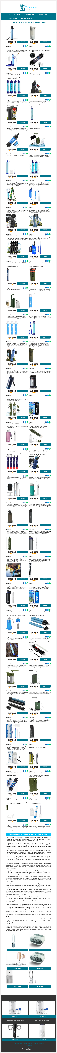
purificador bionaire (42, 1020)
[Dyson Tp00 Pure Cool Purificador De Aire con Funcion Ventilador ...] (17, 941)
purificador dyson (12, 18)
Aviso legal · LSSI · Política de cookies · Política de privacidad (28, 1043)
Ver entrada (17, 950)
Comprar (23, 41)
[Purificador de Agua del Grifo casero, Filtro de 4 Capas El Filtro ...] (17, 959)
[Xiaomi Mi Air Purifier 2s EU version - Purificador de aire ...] (17, 977)
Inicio (9, 14)
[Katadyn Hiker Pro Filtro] (40, 382)
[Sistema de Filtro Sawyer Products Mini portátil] (17, 140)
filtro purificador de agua (15, 1020)
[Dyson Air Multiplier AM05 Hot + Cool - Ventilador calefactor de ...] (40, 977)
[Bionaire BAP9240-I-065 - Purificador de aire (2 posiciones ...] (40, 941)
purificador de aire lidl (26, 18)
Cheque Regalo (17, 14)
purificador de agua (42, 14)
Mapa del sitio (28, 1045)
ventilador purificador (42, 997)
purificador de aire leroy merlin (15, 997)
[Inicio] (28, 11)
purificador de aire (29, 14)
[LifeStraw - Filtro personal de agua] (40, 113)
